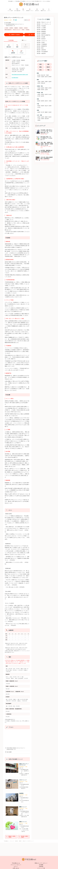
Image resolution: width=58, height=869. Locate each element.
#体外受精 (47, 153)
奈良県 (38, 83)
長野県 (42, 94)
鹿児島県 (47, 118)
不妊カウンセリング (16, 29)
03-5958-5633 (15, 77)
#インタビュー (43, 154)
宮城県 (46, 88)
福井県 (42, 96)
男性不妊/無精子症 (8, 29)
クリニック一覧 (41, 868)
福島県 (42, 88)
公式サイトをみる (15, 34)
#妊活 (42, 147)
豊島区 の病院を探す (11, 837)
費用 (17, 46)
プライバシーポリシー (16, 864)
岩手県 (49, 88)
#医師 (48, 159)
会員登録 (41, 866)
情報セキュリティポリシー (41, 863)
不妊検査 (27, 29)
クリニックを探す (10, 10)
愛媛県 (46, 112)
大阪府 (38, 81)
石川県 (38, 96)
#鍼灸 (42, 146)
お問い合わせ (37, 10)
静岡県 (42, 100)
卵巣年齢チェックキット (29, 10)
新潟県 (46, 94)
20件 (16, 19)
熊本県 (49, 117)
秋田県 (42, 89)
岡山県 (46, 105)
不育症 (23, 29)
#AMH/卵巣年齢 (44, 159)
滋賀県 (49, 81)
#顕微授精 (42, 153)
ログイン (49, 10)
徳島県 (38, 112)
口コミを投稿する (35, 34)
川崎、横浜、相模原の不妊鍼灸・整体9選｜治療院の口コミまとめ (47, 144)
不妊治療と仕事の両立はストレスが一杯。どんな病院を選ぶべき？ (46, 131)
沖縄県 (38, 120)
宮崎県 (42, 118)
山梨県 (38, 94)
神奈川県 (43, 75)
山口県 (38, 107)
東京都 (38, 75)
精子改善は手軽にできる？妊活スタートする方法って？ (46, 138)
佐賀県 (42, 117)
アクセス (21, 52)
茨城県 (42, 76)
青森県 (38, 89)
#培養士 (48, 154)
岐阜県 (46, 100)
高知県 (49, 112)
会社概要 (41, 864)
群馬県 (49, 76)
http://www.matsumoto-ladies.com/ (20, 74)
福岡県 (38, 117)
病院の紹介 (9, 46)
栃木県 (46, 76)
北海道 (38, 88)
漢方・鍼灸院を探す (17, 10)
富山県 (49, 94)
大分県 (38, 118)
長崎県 (46, 117)
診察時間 (13, 52)
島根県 (42, 105)
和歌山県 (43, 83)
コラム (23, 10)
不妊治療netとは (16, 863)
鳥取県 (38, 105)
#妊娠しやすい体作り (47, 146)
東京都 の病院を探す (24, 837)
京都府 (42, 81)
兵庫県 (46, 81)
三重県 (49, 100)
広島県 (49, 105)
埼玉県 (38, 76)
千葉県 (47, 75)
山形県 (46, 89)
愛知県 (38, 100)
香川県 (42, 112)
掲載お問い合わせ (43, 10)
